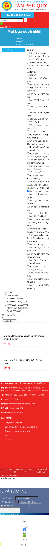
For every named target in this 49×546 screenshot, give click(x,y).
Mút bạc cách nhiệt (38, 191)
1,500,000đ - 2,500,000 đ (17, 304)
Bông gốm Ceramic (38, 53)
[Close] (0, 481)
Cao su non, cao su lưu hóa (17, 431)
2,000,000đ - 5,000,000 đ (17, 307)
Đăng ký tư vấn (11, 510)
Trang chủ (24, 527)
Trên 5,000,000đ (14, 311)
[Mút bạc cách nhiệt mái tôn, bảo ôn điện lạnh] (24, 351)
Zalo (24, 533)
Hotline (24, 539)
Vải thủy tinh (35, 122)
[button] (24, 541)
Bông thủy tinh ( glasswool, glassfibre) (21, 426)
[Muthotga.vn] (24, 10)
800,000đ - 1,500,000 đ (17, 301)
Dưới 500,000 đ (13, 295)
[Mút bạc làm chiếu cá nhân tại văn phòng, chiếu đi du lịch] (24, 326)
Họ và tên (7, 498)
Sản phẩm (6, 418)
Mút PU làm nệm (37, 244)
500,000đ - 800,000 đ (16, 298)
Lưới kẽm (33, 74)
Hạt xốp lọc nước (37, 266)
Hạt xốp (33, 71)
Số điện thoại (9, 502)
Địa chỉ (3, 505)
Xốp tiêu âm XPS (37, 131)
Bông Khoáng (35, 269)
